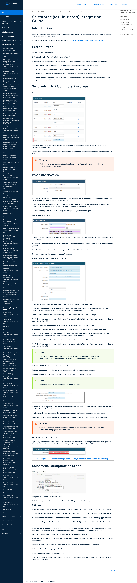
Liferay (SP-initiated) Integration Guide (10, 61)
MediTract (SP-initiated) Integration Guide (10, 73)
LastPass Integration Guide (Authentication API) (11, 55)
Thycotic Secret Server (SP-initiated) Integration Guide (10, 422)
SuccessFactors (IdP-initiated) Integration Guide (11, 392)
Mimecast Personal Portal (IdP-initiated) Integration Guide (10, 95)
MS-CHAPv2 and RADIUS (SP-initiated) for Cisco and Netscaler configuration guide (11, 122)
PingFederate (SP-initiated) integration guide (10, 243)
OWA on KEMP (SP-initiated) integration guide (10, 208)
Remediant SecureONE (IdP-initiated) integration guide (10, 278)
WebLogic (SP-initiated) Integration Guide (10, 477)
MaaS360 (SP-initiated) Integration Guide (10, 66)
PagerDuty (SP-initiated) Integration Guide (10, 215)
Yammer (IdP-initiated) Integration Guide (10, 504)
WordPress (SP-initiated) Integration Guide (10, 484)
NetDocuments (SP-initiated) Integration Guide (10, 131)
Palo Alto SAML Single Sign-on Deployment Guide (11, 230)
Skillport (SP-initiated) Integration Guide (10, 348)
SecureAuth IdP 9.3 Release (9, 23)
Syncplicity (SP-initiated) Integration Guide (10, 405)
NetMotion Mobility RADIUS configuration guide (11, 137)
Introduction (124, 17)
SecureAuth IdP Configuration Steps (127, 23)
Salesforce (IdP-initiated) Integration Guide (11, 308)
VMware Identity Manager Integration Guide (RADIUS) (10, 453)
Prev (28, 571)
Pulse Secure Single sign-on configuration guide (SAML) (11, 257)
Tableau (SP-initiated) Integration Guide (11, 411)
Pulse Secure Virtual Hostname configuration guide (10, 264)
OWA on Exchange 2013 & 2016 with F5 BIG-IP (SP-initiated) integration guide (10, 200)
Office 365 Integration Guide (11, 163)
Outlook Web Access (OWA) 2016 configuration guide (10, 193)
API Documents (8, 36)
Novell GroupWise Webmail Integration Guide (10, 157)
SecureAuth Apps (8, 516)
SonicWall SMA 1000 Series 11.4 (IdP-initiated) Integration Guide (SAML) (10, 371)
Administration (7, 32)
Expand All (6, 17)
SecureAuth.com (97, 4)
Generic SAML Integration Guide (9, 49)
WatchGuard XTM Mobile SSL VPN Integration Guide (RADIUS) (9, 461)
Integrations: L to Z (9, 45)
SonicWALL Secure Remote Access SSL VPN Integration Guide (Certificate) (10, 362)
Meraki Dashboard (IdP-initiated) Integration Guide (9, 80)
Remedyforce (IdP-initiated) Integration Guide (10, 286)
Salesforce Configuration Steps (127, 33)
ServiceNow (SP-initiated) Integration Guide (10, 328)
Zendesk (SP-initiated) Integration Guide (10, 511)
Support (5, 533)
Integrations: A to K (9, 41)
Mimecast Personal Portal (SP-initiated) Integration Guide (10, 102)
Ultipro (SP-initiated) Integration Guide (10, 428)
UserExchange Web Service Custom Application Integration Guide (10, 434)
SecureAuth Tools (8, 525)
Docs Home (82, 4)
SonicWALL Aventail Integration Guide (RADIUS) (10, 355)
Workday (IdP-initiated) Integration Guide (10, 491)
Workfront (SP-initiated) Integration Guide (10, 497)
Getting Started (7, 28)
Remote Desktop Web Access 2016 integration (11, 301)
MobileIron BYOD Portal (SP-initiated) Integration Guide (10, 108)
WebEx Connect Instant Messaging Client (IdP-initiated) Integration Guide (10, 470)
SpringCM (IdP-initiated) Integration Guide (10, 379)
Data (123, 27)
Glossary (5, 529)
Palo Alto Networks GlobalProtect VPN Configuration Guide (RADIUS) (10, 222)
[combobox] (11, 12)
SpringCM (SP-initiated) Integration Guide (10, 385)
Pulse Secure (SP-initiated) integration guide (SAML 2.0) (10, 250)
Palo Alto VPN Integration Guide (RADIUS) (9, 237)
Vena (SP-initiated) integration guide (9, 441)
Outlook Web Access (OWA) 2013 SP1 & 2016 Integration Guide (10, 185)
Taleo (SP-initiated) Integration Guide (10, 416)
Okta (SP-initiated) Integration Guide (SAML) (9, 169)
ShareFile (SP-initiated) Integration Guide (10, 334)
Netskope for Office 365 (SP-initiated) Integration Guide (10, 144)
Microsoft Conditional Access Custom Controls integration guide (11, 87)
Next (113, 571)
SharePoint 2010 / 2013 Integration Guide (9, 341)
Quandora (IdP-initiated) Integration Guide (10, 270)
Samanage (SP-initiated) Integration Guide (10, 321)
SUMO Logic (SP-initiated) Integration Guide (10, 399)
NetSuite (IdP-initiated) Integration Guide (10, 151)
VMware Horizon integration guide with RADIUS (11, 447)
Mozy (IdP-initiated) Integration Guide (10, 114)
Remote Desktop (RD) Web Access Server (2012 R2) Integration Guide (11, 293)
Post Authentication (128, 30)
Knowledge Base (8, 521)
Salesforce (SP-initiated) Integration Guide (10, 314)
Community (112, 4)
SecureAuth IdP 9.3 (38, 12)
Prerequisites (124, 19)
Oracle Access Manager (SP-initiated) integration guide (10, 176)
